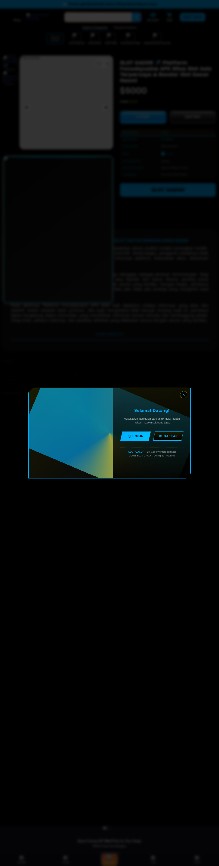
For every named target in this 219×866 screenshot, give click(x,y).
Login (138, 436)
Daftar (171, 436)
